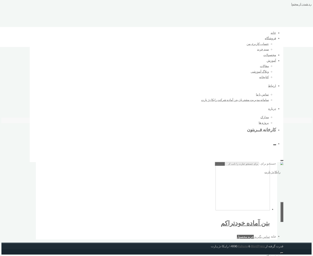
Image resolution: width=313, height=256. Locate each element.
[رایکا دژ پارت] (273, 172)
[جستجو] (274, 144)
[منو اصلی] (281, 212)
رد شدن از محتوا (301, 4)
